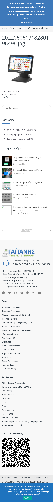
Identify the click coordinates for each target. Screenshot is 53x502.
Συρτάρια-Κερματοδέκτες (12, 353)
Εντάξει (27, 498)
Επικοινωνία (7, 402)
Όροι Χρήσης (7, 414)
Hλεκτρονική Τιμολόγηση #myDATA (17, 322)
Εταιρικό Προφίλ (9, 394)
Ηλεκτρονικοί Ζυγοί (10, 334)
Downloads (6, 398)
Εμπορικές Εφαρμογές (11, 326)
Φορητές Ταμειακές (9, 319)
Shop (19, 28)
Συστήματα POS (31, 28)
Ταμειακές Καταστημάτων (12, 307)
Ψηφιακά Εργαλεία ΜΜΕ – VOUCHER (17, 387)
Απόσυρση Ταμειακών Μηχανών (20, 134)
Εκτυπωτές (6, 342)
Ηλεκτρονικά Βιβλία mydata (24, 194)
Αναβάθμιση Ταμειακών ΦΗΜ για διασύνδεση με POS (27, 159)
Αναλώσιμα (6, 357)
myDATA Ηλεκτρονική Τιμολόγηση (21, 130)
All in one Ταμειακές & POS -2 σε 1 (16, 315)
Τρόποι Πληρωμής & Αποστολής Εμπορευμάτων (22, 421)
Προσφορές (7, 390)
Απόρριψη (26, 22)
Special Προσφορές (10, 361)
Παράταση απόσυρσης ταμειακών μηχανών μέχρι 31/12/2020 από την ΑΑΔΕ (30, 208)
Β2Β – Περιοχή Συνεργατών (13, 383)
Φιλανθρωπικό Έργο (10, 417)
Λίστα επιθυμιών (9, 410)
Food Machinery (8, 365)
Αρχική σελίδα (8, 28)
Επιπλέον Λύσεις (9, 368)
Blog (4, 406)
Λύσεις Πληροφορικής (11, 345)
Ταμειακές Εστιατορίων (11, 311)
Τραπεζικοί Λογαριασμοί (12, 425)
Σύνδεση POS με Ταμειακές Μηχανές (28, 170)
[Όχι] (49, 492)
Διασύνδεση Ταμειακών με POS (20, 139)
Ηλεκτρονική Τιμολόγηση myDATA (27, 182)
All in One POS (47, 28)
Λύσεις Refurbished (9, 349)
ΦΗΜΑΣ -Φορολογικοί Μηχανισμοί (16, 330)
